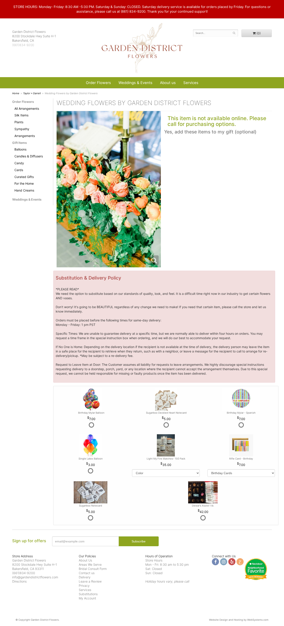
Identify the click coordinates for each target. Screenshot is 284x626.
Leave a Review (90, 581)
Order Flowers (98, 82)
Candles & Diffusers (28, 156)
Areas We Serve (90, 564)
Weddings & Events (135, 82)
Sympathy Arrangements (24, 132)
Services (190, 82)
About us (168, 82)
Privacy (84, 585)
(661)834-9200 (23, 45)
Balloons (20, 149)
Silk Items (21, 115)
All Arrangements (26, 108)
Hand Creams (24, 190)
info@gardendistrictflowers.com (35, 577)
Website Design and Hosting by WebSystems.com (238, 619)
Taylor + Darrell (32, 93)
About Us (85, 560)
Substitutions (88, 594)
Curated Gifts (24, 177)
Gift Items (19, 143)
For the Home (24, 183)
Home (15, 93)
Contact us (87, 573)
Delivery (85, 577)
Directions (19, 581)
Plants (18, 122)
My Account (87, 598)
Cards (18, 170)
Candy (19, 163)
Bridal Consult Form (93, 569)
